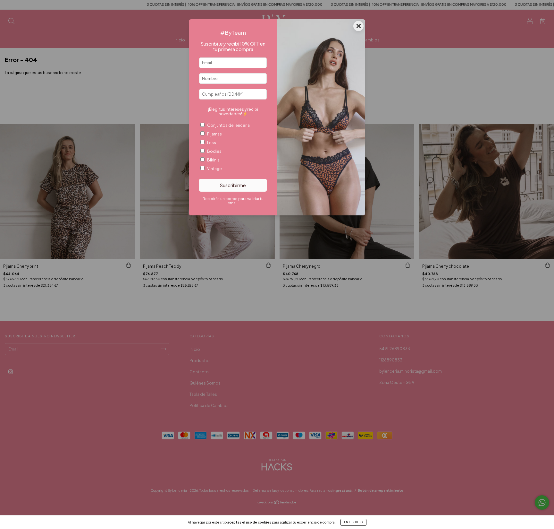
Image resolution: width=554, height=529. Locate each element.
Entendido (353, 522)
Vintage (214, 168)
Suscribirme (233, 185)
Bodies (214, 151)
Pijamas (214, 134)
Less (211, 142)
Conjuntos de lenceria (228, 125)
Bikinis (213, 160)
